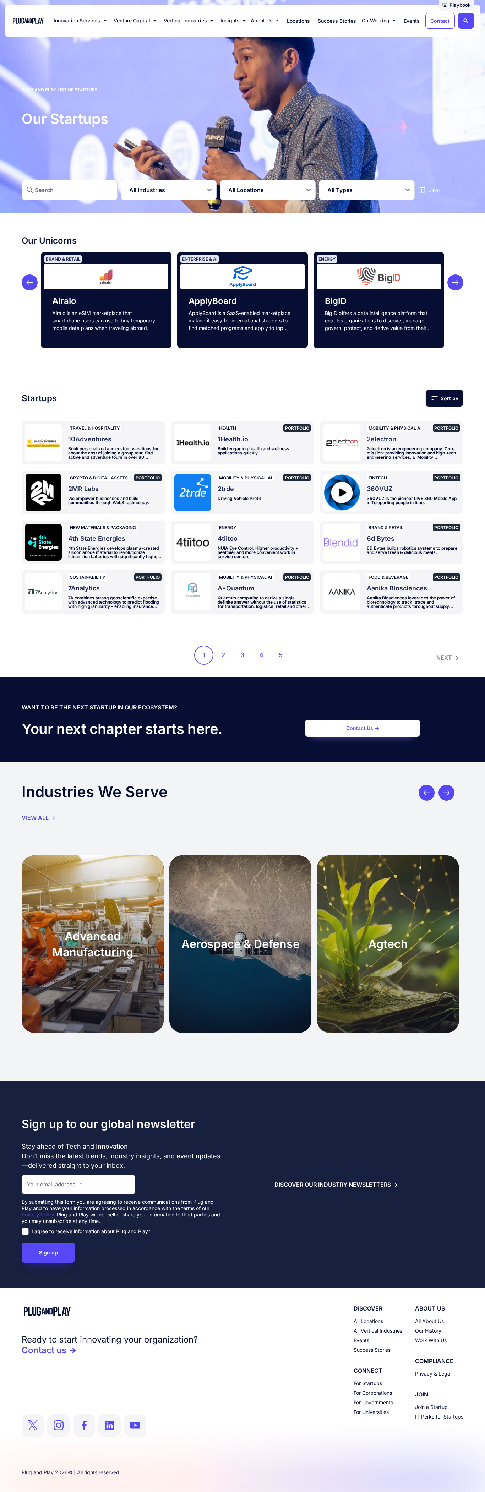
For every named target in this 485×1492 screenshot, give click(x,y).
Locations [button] (298, 21)
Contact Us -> (362, 728)
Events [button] (412, 21)
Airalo (64, 301)
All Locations (368, 1321)
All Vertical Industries (378, 1331)
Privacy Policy (38, 1214)
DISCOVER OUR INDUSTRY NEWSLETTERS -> (336, 1184)
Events (361, 1340)
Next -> (447, 657)
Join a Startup (431, 1407)
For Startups (368, 1383)
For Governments (373, 1402)
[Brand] (110, 1311)
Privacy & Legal (433, 1374)
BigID (336, 301)
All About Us (429, 1321)
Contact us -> (49, 1350)
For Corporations (373, 1393)
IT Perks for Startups (439, 1417)
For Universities (371, 1412)
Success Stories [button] (337, 21)
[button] (456, 5)
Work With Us (431, 1340)
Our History (428, 1331)
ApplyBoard (213, 301)
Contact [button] (439, 21)
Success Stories (372, 1350)
